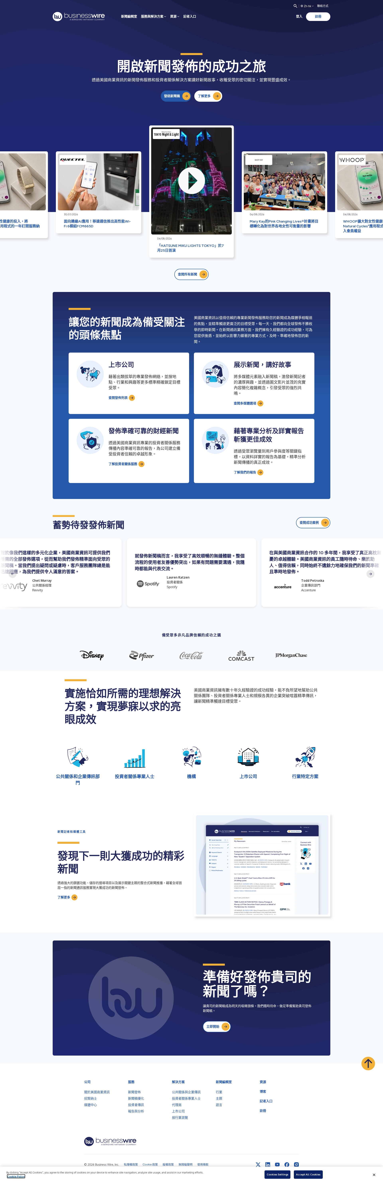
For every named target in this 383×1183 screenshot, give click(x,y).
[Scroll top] (368, 1063)
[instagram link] (296, 1164)
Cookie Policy (16, 1176)
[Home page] (79, 16)
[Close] (374, 1175)
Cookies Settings (277, 1174)
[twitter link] (258, 1164)
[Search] (295, 6)
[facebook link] (286, 1164)
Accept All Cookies (308, 1174)
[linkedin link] (267, 1164)
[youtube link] (277, 1164)
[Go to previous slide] (13, 574)
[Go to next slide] (370, 574)
